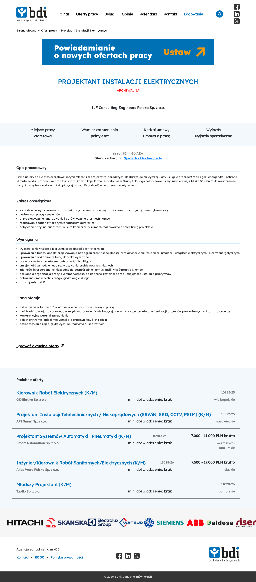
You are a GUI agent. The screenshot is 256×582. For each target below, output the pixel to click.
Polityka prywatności (67, 557)
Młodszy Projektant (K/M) (43, 484)
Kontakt (170, 14)
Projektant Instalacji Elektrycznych (84, 30)
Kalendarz (148, 14)
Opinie (127, 14)
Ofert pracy (49, 30)
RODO (40, 557)
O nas (65, 14)
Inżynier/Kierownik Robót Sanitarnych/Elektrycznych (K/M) (81, 463)
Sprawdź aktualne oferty (143, 158)
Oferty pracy (87, 14)
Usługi (109, 14)
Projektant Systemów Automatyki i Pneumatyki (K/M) (73, 436)
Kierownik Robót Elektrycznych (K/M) (56, 393)
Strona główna (26, 30)
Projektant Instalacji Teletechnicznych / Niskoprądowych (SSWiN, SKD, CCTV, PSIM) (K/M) (113, 414)
